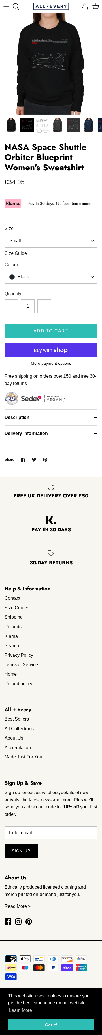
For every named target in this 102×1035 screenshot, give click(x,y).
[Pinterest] (29, 921)
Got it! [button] (51, 1025)
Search (12, 645)
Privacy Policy (19, 655)
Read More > (18, 906)
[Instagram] (18, 921)
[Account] (83, 6)
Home (11, 674)
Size (9, 228)
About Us (14, 738)
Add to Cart (51, 331)
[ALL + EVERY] (51, 6)
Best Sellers (17, 719)
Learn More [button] (20, 1010)
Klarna (11, 636)
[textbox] (22, 277)
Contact (12, 598)
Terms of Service (21, 664)
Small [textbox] (15, 240)
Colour (11, 264)
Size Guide (16, 253)
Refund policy (18, 683)
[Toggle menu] (6, 6)
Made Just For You (23, 756)
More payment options (51, 363)
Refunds (13, 626)
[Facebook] (8, 921)
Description (17, 417)
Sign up (21, 851)
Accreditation (18, 747)
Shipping (14, 617)
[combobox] (51, 241)
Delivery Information (26, 433)
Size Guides (17, 607)
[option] (51, 64)
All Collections (19, 728)
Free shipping (18, 376)
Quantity (13, 293)
